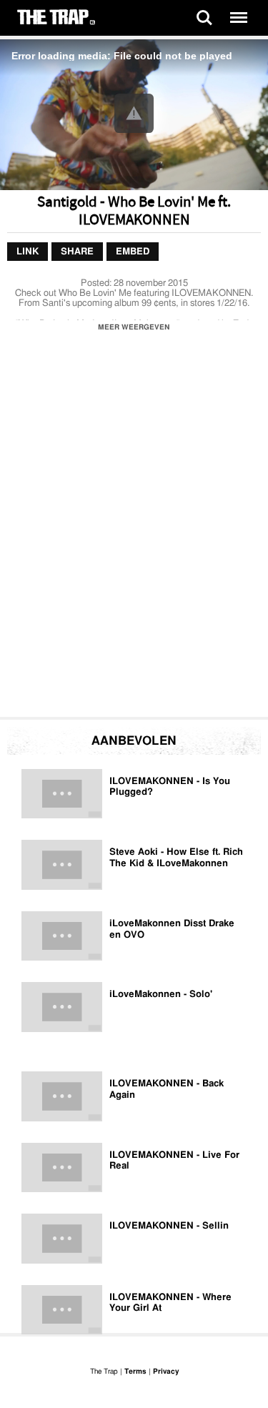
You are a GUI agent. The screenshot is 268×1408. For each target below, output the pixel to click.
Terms (135, 1371)
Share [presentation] (77, 252)
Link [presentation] (27, 252)
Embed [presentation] (132, 252)
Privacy (166, 1371)
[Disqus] (134, 528)
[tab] (27, 252)
